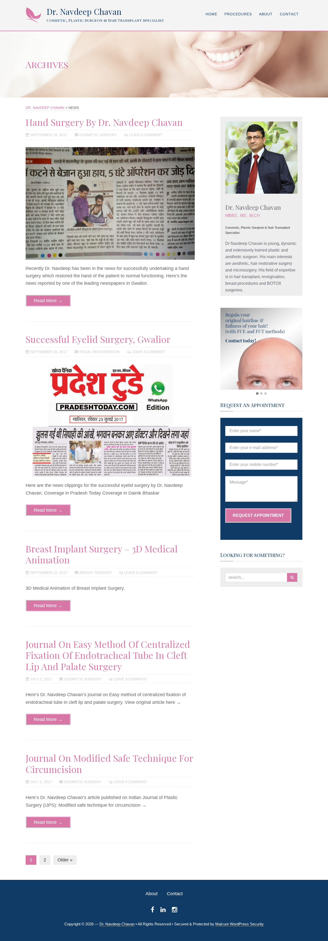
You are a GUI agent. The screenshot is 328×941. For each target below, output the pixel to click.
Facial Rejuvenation (99, 352)
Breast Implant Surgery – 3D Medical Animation (102, 554)
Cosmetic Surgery (98, 135)
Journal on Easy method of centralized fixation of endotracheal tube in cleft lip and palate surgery (108, 655)
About (152, 893)
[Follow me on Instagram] (174, 909)
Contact (175, 893)
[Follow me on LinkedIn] (163, 909)
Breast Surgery (95, 573)
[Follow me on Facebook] (152, 909)
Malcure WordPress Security (239, 924)
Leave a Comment (145, 135)
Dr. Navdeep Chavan (84, 11)
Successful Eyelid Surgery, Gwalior (98, 339)
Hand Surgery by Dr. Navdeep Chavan (104, 122)
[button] (257, 393)
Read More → (48, 300)
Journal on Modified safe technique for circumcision (109, 763)
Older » (65, 859)
